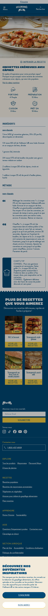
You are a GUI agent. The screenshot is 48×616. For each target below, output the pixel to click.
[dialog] (24, 586)
